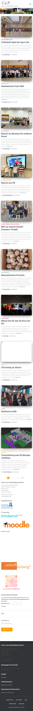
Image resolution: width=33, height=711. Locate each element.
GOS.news (3, 452)
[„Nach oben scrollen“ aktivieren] (30, 708)
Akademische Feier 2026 (12, 86)
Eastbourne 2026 (8, 411)
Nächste (22, 477)
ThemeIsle (21, 707)
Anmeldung (21, 703)
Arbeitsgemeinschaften (11, 451)
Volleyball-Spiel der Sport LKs (15, 42)
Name (2, 613)
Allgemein (3, 180)
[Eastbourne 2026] (16, 395)
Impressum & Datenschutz (7, 692)
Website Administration (6, 685)
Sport (10, 39)
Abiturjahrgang (5, 603)
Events (27, 451)
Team (25, 699)
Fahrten (17, 224)
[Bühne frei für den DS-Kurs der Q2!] (16, 305)
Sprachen (9, 180)
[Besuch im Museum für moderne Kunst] (16, 118)
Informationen (12, 703)
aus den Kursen (5, 39)
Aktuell (7, 83)
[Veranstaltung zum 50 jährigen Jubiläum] (16, 438)
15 (17, 477)
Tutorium (3, 606)
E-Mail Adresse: (5, 620)
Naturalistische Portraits (12, 275)
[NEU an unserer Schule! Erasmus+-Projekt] (16, 211)
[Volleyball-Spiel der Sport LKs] (16, 26)
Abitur (2, 83)
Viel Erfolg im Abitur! (11, 367)
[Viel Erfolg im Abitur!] (16, 351)
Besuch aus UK (8, 183)
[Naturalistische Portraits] (16, 259)
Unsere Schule (9, 699)
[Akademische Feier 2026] (16, 70)
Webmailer (3, 677)
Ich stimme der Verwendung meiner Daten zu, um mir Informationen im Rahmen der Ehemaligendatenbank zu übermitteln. (15, 599)
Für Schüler (19, 699)
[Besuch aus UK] (16, 165)
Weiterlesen (4, 99)
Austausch (12, 224)
